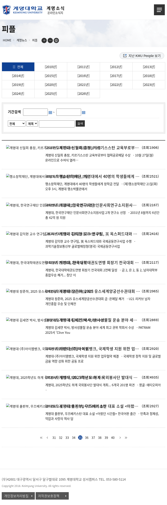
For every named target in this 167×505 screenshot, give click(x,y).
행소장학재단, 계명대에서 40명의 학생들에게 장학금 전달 (100, 176)
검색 (80, 123)
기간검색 (14, 111)
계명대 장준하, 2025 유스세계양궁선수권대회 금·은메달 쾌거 (100, 291)
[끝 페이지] (126, 437)
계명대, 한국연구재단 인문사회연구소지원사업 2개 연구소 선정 (100, 205)
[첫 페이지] (41, 437)
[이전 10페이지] (47, 437)
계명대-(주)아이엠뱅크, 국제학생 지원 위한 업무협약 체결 (100, 349)
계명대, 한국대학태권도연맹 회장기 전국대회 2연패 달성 (100, 262)
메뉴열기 (159, 9)
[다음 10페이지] (119, 437)
